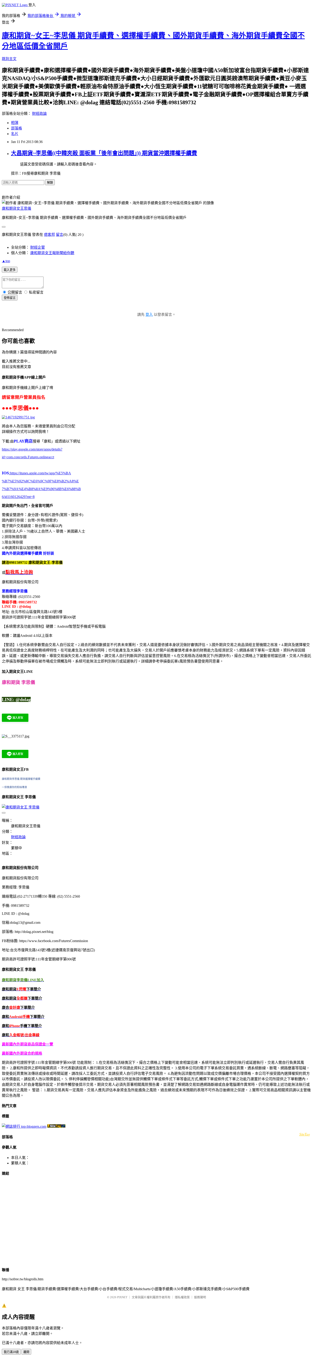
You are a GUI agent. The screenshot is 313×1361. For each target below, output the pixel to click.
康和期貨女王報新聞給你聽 (52, 253)
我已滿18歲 (11, 1352)
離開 (26, 1352)
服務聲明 (200, 1297)
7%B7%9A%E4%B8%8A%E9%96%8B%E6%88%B (41, 489)
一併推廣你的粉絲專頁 (14, 787)
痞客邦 (49, 234)
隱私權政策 (182, 1297)
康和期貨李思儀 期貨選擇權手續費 (21, 779)
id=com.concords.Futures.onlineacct (28, 457)
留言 (59, 234)
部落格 (16, 128)
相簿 (14, 123)
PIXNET (122, 1297)
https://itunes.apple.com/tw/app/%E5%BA (40, 473)
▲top (6, 261)
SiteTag (304, 1134)
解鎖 (50, 182)
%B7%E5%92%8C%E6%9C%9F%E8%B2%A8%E (40, 481)
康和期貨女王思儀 (16, 208)
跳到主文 (9, 59)
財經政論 (39, 113)
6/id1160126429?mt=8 (18, 497)
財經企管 (37, 247)
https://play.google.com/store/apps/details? (32, 449)
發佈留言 (10, 298)
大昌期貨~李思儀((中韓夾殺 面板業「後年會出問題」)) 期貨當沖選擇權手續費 (104, 153)
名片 (14, 134)
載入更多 (10, 270)
